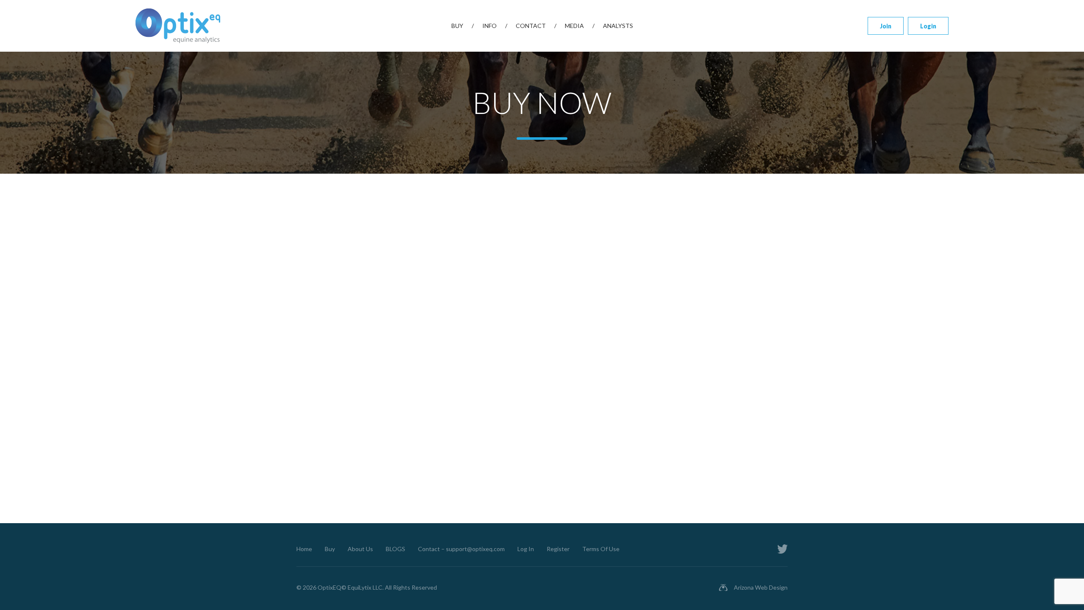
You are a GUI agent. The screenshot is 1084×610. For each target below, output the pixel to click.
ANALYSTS (618, 25)
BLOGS (395, 548)
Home (304, 548)
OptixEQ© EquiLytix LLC (350, 587)
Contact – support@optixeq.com (461, 548)
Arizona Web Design (761, 587)
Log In (525, 548)
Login (928, 26)
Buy (457, 25)
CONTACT (531, 25)
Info (489, 25)
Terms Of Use (600, 548)
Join (885, 26)
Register (558, 548)
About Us (360, 548)
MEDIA (574, 25)
